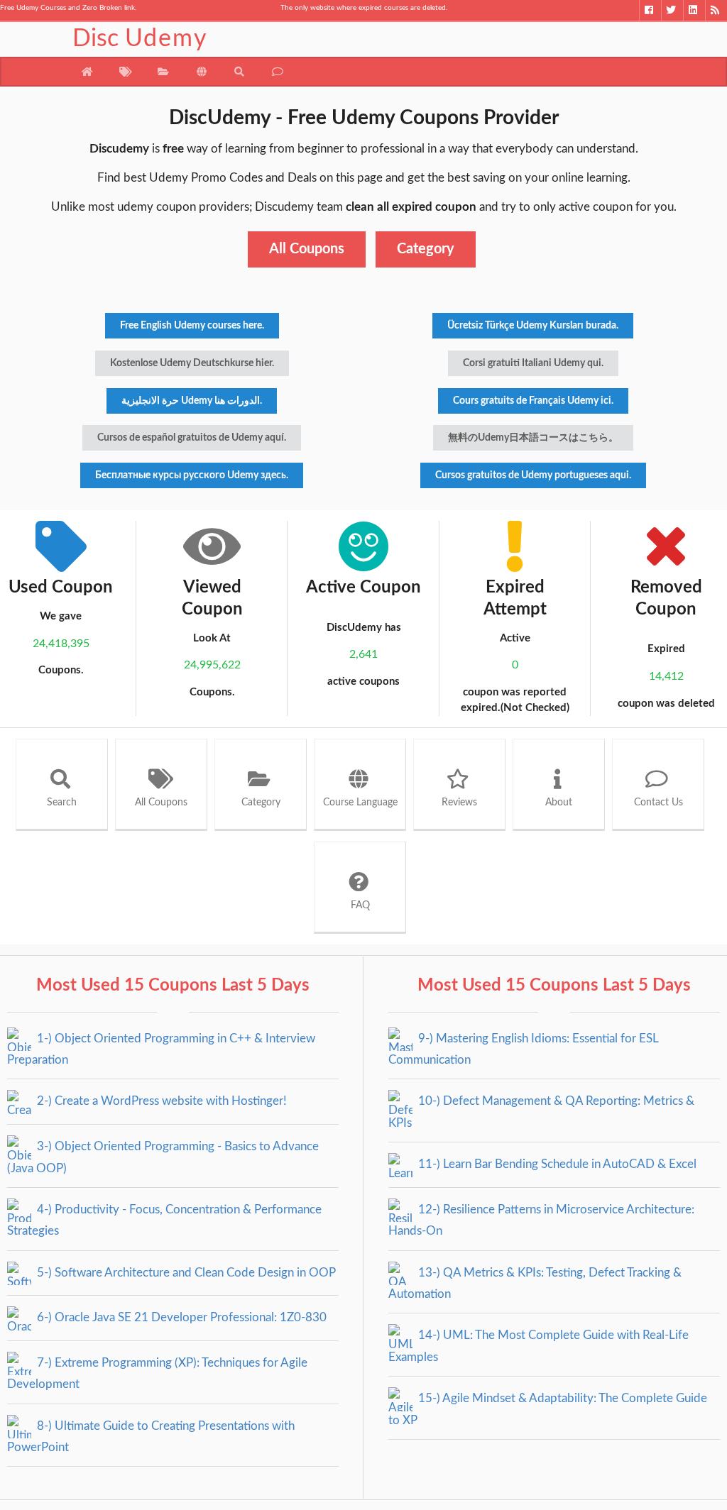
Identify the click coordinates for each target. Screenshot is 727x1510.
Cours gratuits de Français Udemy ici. (533, 401)
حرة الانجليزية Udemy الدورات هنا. (191, 401)
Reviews (459, 803)
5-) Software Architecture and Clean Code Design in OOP (185, 1273)
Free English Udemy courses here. (192, 326)
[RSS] (716, 10)
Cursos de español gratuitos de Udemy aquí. (191, 438)
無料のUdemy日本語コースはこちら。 (533, 438)
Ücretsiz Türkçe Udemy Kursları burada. (532, 326)
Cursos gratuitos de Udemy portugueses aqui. (533, 475)
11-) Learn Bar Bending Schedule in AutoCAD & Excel (555, 1164)
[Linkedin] (694, 10)
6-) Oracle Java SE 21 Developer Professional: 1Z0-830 (180, 1317)
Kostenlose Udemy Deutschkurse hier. (192, 363)
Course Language (360, 803)
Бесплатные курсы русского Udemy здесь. (191, 475)
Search (62, 803)
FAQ (360, 905)
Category (425, 249)
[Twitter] (672, 10)
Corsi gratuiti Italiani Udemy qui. (533, 363)
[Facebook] (650, 10)
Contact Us (658, 803)
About (558, 803)
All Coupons (306, 249)
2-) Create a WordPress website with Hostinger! (160, 1101)
